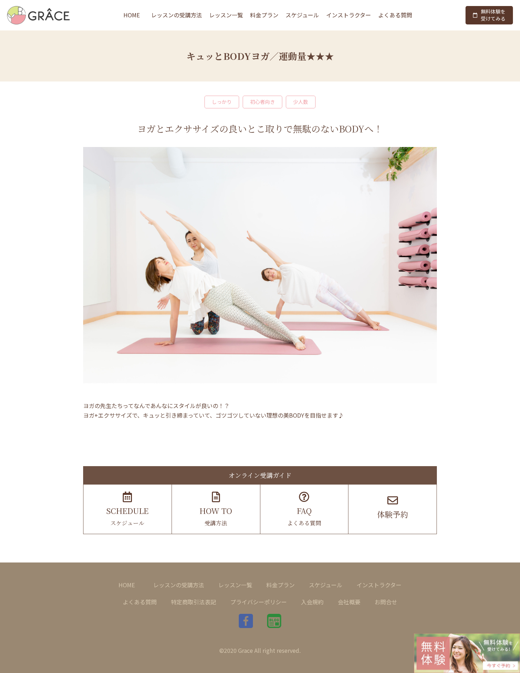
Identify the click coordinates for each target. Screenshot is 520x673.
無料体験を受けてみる (493, 15)
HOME (131, 15)
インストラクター (348, 15)
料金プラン (264, 15)
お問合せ (386, 602)
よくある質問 (395, 15)
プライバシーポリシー (258, 602)
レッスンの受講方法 (176, 15)
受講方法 (216, 516)
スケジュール (302, 15)
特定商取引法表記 (193, 602)
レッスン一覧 (226, 15)
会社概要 (349, 602)
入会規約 (312, 602)
